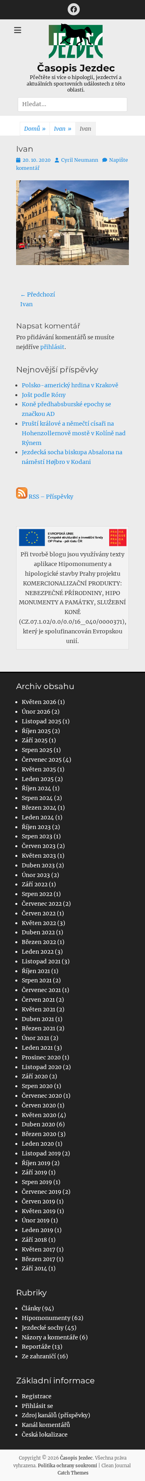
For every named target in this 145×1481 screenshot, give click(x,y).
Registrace (37, 1396)
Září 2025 (35, 740)
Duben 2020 (38, 1124)
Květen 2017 (38, 1249)
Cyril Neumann (79, 160)
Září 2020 (35, 1076)
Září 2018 (34, 1239)
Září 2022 (35, 884)
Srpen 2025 (37, 750)
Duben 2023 (38, 865)
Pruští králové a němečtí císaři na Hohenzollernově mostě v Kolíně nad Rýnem (74, 433)
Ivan (62, 128)
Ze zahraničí (39, 1356)
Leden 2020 (38, 1143)
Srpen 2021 (37, 980)
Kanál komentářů (46, 1425)
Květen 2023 (39, 855)
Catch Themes (73, 1473)
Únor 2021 (35, 1038)
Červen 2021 (38, 999)
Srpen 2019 (37, 1182)
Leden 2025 (38, 779)
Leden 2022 (38, 951)
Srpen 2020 (37, 1086)
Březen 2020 (39, 1134)
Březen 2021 (38, 1028)
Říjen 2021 (36, 971)
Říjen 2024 (36, 788)
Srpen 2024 (37, 798)
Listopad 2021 (41, 961)
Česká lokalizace (45, 1434)
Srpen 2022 (37, 894)
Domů (35, 128)
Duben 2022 (38, 932)
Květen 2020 (39, 1115)
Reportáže (36, 1346)
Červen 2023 (39, 846)
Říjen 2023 (36, 827)
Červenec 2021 (41, 990)
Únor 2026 (36, 711)
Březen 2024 (39, 807)
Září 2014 (34, 1268)
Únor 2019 (36, 1220)
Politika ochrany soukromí (67, 1465)
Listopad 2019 (41, 1153)
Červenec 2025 (42, 759)
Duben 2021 (38, 1019)
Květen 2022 (39, 923)
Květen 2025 (39, 769)
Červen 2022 (39, 913)
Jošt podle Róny (44, 395)
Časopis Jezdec (76, 68)
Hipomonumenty (46, 1318)
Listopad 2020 (42, 1067)
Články (31, 1308)
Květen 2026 (39, 702)
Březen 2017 (38, 1259)
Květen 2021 (38, 1009)
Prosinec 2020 (41, 1057)
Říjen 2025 (36, 731)
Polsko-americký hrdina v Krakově (70, 385)
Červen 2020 (39, 1105)
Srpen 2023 (37, 836)
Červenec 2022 (42, 903)
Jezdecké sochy (43, 1327)
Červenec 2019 (41, 1191)
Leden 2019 (37, 1230)
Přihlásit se (37, 1406)
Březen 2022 (39, 942)
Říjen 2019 (36, 1163)
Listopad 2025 (41, 721)
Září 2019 (34, 1172)
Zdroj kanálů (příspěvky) (56, 1415)
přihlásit (52, 347)
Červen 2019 (38, 1201)
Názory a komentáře (50, 1337)
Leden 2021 (37, 1047)
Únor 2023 (36, 875)
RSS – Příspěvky (50, 496)
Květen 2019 (39, 1211)
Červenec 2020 (42, 1095)
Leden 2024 (38, 817)
